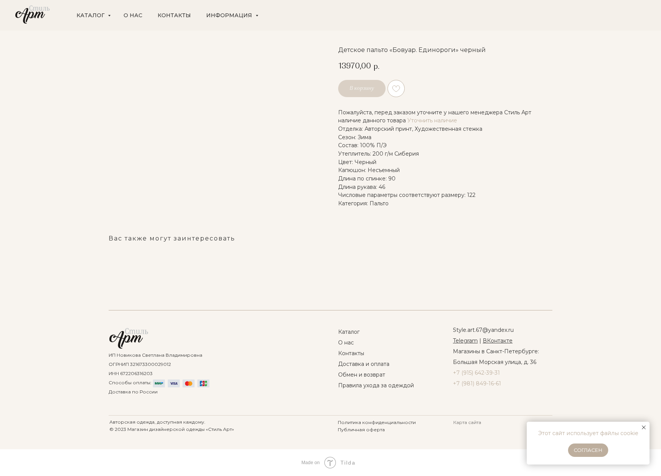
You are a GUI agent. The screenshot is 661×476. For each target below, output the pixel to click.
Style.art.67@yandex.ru (483, 330)
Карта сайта (467, 422)
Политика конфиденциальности (377, 422)
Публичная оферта (361, 429)
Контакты (351, 353)
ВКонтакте (498, 340)
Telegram (465, 340)
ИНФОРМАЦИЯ (230, 15)
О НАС (133, 15)
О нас (346, 342)
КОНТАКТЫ (174, 15)
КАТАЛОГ (91, 15)
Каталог (349, 331)
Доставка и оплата (363, 364)
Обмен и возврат (361, 374)
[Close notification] (644, 427)
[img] (128, 338)
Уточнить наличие (432, 120)
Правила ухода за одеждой (376, 385)
